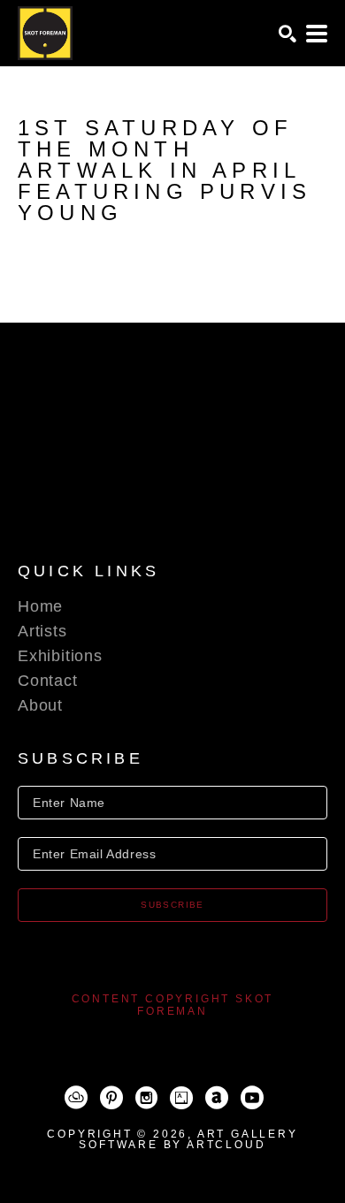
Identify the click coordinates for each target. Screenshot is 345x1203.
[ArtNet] (216, 1097)
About (40, 705)
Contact (48, 681)
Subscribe (172, 905)
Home (40, 606)
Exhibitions (60, 656)
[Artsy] (181, 1097)
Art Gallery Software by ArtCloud (188, 1139)
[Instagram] (146, 1097)
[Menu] (316, 33)
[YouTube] (252, 1097)
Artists (42, 631)
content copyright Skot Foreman (173, 1005)
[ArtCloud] (76, 1097)
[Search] (287, 33)
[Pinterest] (111, 1097)
